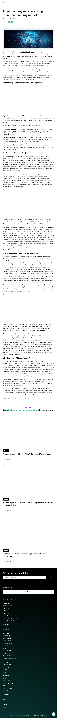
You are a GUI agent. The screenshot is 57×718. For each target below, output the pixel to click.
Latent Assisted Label (9, 621)
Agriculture (6, 635)
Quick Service (7, 640)
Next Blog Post (48, 403)
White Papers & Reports (10, 683)
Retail (4, 648)
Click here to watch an (9, 398)
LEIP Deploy (6, 613)
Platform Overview (8, 605)
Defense (5, 627)
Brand (4, 707)
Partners (5, 699)
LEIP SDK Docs (7, 664)
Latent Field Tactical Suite (10, 618)
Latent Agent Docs (8, 667)
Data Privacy (44, 715)
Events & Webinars (8, 688)
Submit (50, 577)
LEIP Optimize (7, 611)
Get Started (27, 591)
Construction (7, 638)
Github (5, 669)
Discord (5, 672)
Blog (4, 678)
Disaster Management (9, 658)
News (4, 702)
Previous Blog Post (10, 403)
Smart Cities (6, 645)
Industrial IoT (7, 653)
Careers (5, 704)
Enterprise (6, 629)
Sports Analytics (7, 651)
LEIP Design (6, 608)
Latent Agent (7, 616)
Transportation (7, 643)
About (5, 697)
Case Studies (6, 680)
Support (5, 691)
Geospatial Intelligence (10, 656)
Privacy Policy (35, 715)
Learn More (6, 459)
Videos (5, 686)
